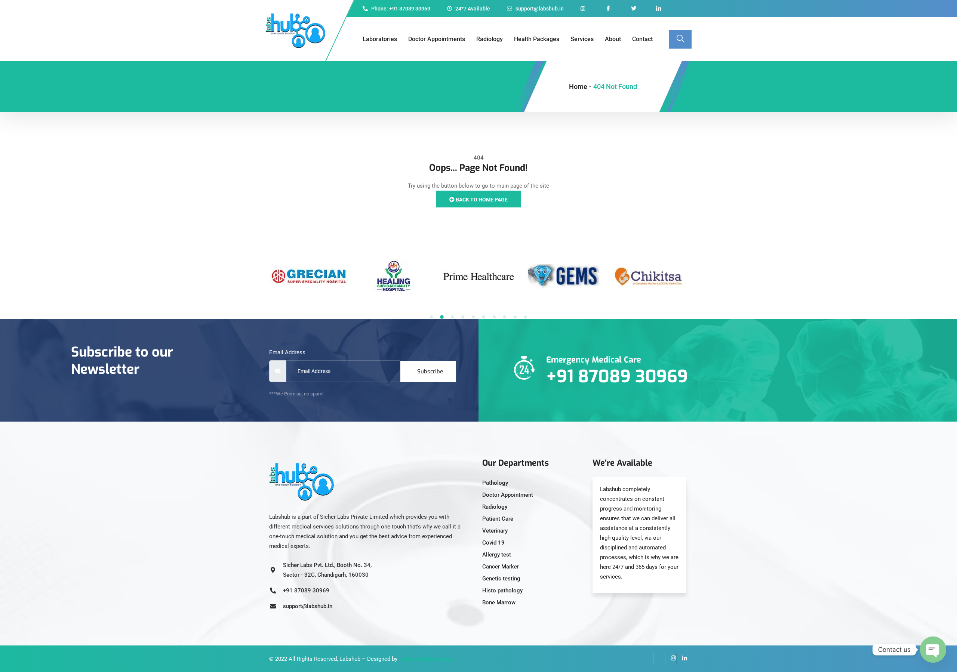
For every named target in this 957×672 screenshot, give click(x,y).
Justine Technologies (425, 659)
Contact (642, 39)
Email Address (287, 352)
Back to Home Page (481, 200)
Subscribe (430, 371)
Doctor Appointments (436, 39)
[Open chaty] (933, 649)
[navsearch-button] (680, 39)
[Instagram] (670, 659)
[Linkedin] (681, 659)
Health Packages (536, 39)
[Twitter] (659, 659)
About (613, 39)
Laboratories (380, 39)
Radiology (489, 39)
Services (582, 39)
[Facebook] (648, 659)
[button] (431, 316)
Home (578, 86)
